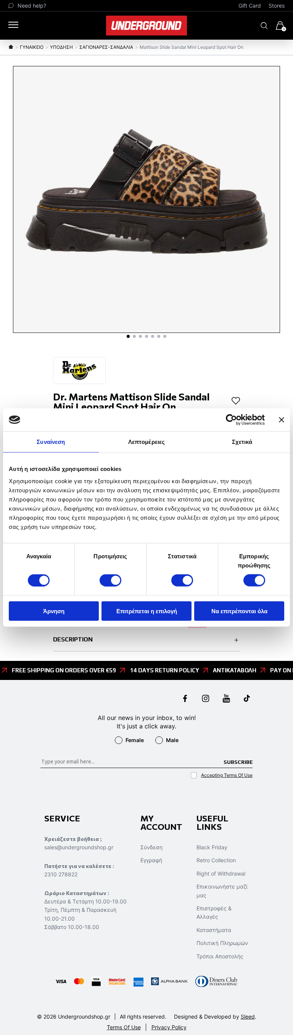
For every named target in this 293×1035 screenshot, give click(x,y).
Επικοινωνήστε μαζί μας (222, 890)
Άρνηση (53, 611)
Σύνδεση (151, 847)
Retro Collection (216, 860)
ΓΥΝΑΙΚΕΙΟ (31, 47)
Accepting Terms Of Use (227, 775)
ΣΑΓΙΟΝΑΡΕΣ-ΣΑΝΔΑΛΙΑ (106, 47)
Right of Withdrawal (220, 873)
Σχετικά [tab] (242, 442)
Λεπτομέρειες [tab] (146, 442)
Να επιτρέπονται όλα (239, 611)
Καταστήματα (213, 930)
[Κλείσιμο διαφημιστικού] (281, 420)
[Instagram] (205, 699)
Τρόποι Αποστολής (219, 956)
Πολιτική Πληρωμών (222, 943)
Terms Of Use (124, 1027)
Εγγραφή (151, 860)
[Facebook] (185, 699)
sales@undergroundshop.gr (78, 847)
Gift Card (249, 5)
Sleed (248, 1016)
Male (172, 740)
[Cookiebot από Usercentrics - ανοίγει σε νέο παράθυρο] (231, 420)
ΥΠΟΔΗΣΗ (61, 47)
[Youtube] (226, 699)
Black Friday (211, 847)
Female (135, 740)
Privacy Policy (169, 1027)
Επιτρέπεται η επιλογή (146, 611)
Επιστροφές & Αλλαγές (214, 912)
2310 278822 (60, 874)
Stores (277, 5)
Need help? (32, 5)
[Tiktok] (247, 699)
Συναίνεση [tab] (51, 442)
